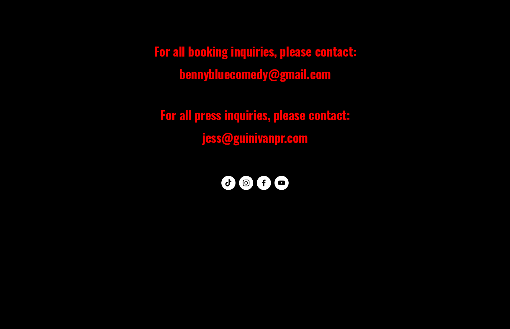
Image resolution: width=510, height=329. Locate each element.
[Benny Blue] (246, 183)
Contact (86, 16)
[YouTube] (281, 183)
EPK (43, 16)
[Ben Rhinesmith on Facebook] (264, 183)
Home (22, 16)
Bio (61, 16)
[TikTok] (228, 183)
